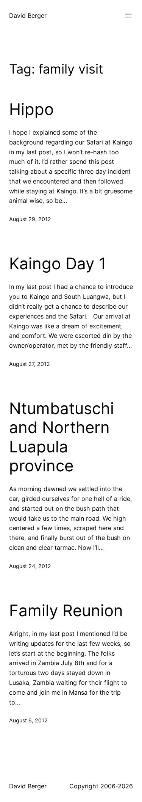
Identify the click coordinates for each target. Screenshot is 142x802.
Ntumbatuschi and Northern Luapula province (61, 437)
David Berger (28, 15)
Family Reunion (66, 610)
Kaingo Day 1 (57, 263)
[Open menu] (128, 15)
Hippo (31, 109)
